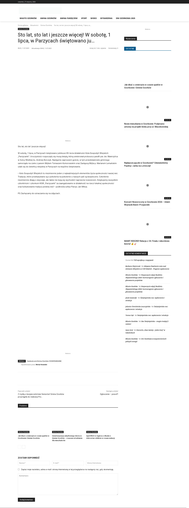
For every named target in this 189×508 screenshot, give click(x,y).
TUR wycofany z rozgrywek (143, 260)
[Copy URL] (68, 54)
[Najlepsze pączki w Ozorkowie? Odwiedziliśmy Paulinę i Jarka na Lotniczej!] (147, 146)
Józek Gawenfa (131, 298)
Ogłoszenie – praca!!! (109, 394)
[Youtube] (169, 1)
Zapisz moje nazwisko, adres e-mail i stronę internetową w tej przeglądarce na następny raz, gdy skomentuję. (67, 469)
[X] (166, 1)
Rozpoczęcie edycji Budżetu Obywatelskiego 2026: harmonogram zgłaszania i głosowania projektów (144, 277)
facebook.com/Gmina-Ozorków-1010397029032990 (44, 361)
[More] (74, 54)
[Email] (56, 54)
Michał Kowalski (41, 364)
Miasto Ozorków (131, 275)
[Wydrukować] (62, 54)
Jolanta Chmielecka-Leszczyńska (137, 306)
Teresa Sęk (129, 315)
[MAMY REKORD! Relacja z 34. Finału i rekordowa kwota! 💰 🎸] (147, 224)
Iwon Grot (129, 330)
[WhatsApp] (50, 54)
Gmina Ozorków (46, 25)
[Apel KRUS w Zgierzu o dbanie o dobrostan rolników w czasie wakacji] (102, 422)
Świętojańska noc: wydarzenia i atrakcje (152, 315)
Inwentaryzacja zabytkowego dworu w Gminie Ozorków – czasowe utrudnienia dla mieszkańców (67, 438)
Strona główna (23, 25)
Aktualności (34, 25)
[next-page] (23, 446)
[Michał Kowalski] (19, 364)
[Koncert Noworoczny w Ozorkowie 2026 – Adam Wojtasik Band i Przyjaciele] (147, 185)
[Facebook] (162, 1)
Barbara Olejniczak (132, 266)
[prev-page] (19, 446)
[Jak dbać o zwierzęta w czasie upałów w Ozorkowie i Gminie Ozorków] (33, 422)
